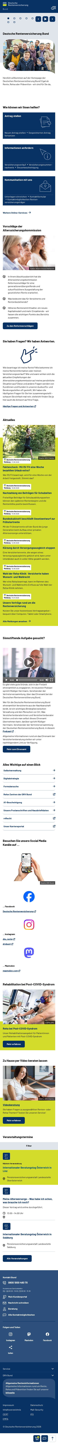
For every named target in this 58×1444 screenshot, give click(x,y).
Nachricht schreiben (18, 1302)
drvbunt (7, 944)
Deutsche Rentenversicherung (18, 911)
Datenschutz (36, 1405)
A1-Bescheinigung (13, 802)
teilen (10, 1353)
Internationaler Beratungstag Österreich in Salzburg (27, 1236)
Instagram (10, 1340)
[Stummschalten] (47, 680)
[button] (44, 1438)
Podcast (7, 731)
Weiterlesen (9, 92)
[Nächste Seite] (52, 19)
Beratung (12, 1308)
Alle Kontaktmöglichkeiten (21, 1314)
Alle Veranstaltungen (17, 1258)
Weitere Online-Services (15, 212)
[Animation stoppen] (45, 19)
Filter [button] (29, 1145)
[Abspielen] (29, 662)
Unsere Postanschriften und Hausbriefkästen (26, 810)
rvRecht (8, 818)
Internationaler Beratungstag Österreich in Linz (27, 1169)
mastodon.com (10, 970)
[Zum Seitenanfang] (52, 1438)
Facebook (47, 1340)
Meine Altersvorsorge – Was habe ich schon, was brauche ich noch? (28, 1200)
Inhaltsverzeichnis (12, 1409)
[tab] (8, 18)
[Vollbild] (51, 680)
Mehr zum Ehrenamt (16, 749)
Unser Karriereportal (14, 826)
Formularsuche (11, 786)
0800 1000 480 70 (18, 1282)
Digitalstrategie (11, 778)
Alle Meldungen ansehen (15, 621)
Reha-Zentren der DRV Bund (18, 794)
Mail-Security (36, 1409)
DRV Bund (8, 1375)
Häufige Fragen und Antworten (18, 406)
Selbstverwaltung (12, 770)
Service (6, 1369)
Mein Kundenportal (17, 1296)
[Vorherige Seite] (38, 19)
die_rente (8, 939)
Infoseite (10, 1392)
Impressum (8, 1405)
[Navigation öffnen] (53, 9)
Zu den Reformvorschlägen (20, 325)
